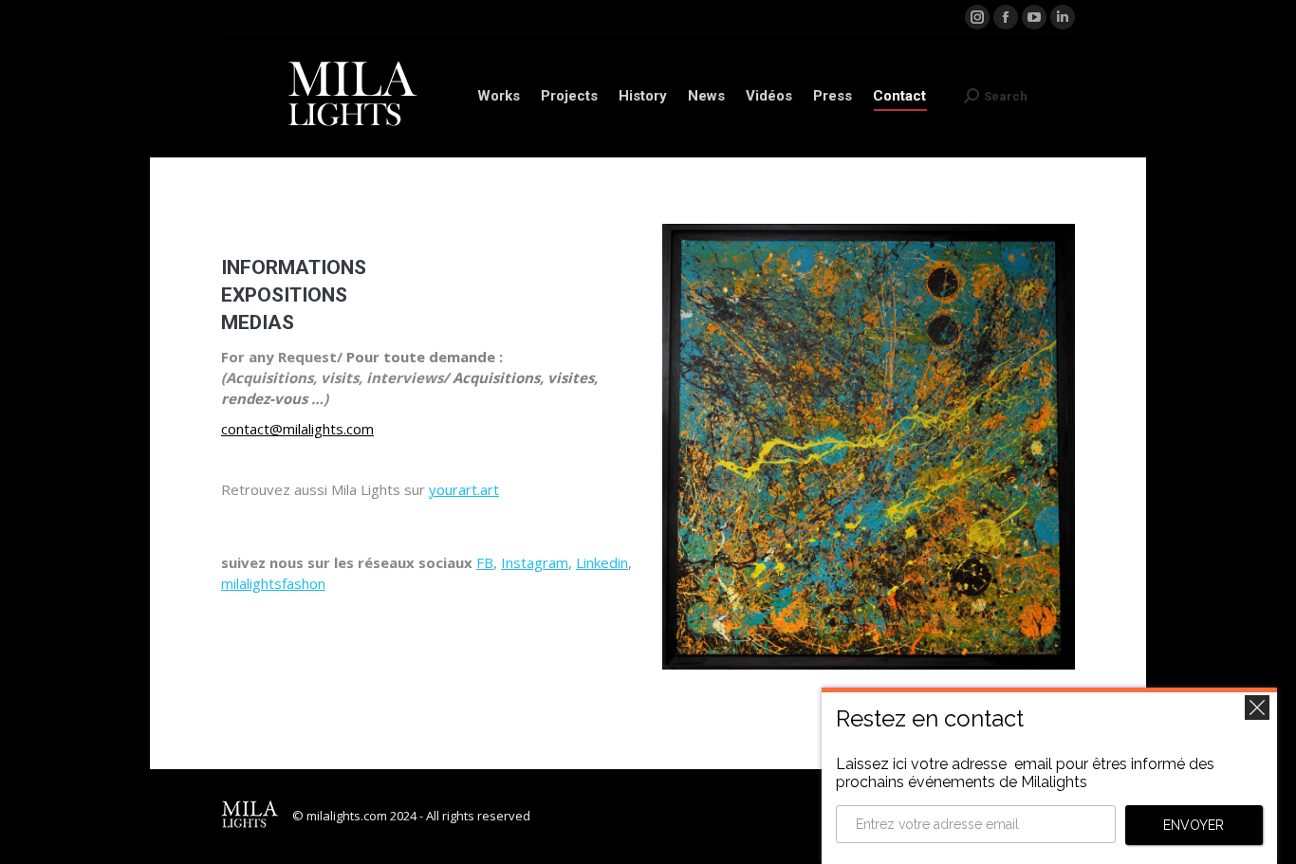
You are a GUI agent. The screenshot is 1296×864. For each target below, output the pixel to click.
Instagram (534, 562)
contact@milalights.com (297, 428)
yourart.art (464, 489)
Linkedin (602, 562)
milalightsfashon (273, 583)
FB (484, 562)
